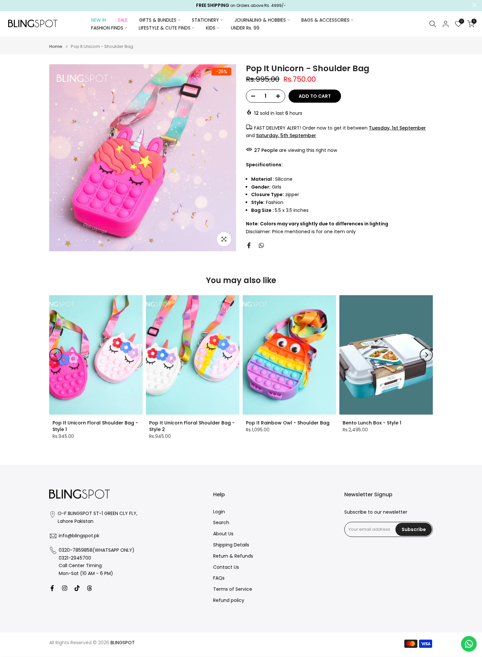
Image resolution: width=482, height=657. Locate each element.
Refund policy (228, 600)
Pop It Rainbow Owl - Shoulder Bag (288, 423)
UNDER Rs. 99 (245, 28)
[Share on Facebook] (249, 245)
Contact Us (226, 567)
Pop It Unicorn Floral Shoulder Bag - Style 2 (192, 426)
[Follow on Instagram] (65, 588)
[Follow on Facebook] (52, 588)
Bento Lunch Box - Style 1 (372, 423)
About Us (223, 534)
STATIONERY (205, 20)
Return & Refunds (233, 556)
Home (55, 46)
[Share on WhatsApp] (261, 245)
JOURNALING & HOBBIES (260, 20)
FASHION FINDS (107, 28)
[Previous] (55, 354)
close (7, 5)
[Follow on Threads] (89, 588)
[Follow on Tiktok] (77, 588)
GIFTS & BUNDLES (157, 20)
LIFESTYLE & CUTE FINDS (165, 28)
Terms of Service (232, 589)
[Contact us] (469, 644)
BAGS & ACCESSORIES (325, 20)
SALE (123, 20)
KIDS (210, 28)
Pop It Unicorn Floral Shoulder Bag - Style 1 (95, 426)
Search (221, 523)
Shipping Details (231, 545)
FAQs (219, 578)
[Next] (426, 354)
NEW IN (98, 20)
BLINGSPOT (122, 643)
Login (219, 512)
